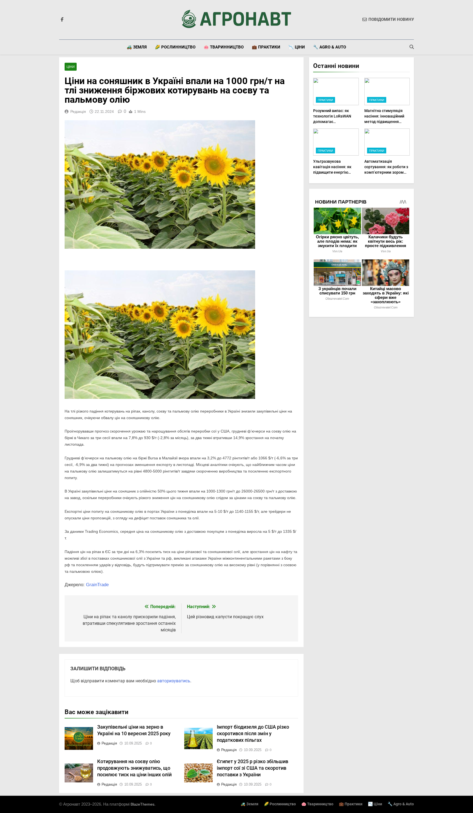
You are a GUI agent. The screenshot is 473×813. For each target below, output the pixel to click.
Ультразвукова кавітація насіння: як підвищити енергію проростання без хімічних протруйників (333, 172)
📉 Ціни (297, 47)
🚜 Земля (137, 47)
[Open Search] (411, 47)
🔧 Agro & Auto (329, 47)
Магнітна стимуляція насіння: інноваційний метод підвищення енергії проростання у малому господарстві (384, 121)
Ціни (71, 67)
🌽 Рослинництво (175, 47)
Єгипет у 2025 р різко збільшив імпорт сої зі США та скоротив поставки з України (252, 768)
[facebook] (62, 19)
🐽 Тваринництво (224, 47)
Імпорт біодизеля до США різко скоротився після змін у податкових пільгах (253, 733)
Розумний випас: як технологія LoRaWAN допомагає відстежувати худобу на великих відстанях (335, 121)
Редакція (78, 111)
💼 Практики (266, 47)
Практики (325, 100)
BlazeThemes (142, 804)
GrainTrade (97, 584)
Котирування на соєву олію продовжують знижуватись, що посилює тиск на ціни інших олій (134, 768)
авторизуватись (173, 680)
